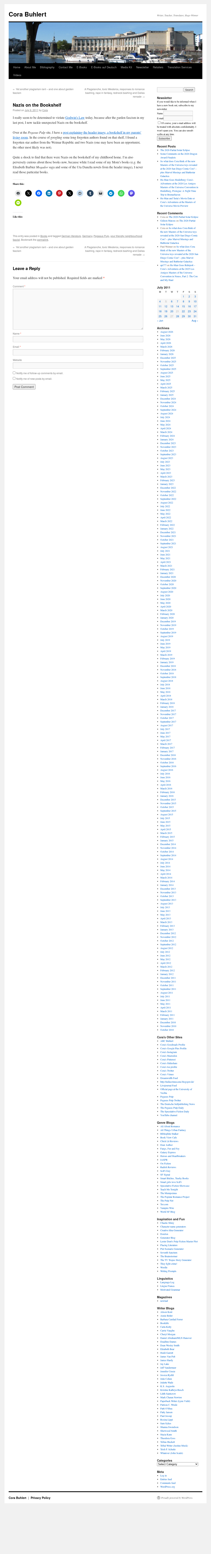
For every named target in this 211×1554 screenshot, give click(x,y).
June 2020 (165, 599)
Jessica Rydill (167, 1375)
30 (189, 316)
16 (189, 306)
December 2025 (168, 357)
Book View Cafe (168, 1137)
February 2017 (167, 747)
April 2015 (165, 829)
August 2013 (166, 903)
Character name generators (173, 1226)
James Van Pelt (167, 1356)
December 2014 (168, 844)
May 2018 (165, 691)
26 (165, 316)
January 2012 (166, 974)
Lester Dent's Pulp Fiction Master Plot (179, 1241)
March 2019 (166, 654)
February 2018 (167, 703)
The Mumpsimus (168, 1193)
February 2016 (167, 792)
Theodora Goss (167, 1438)
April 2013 (165, 918)
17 (195, 306)
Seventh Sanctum (168, 1252)
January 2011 (166, 1018)
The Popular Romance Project (174, 1196)
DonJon (164, 1234)
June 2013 (165, 911)
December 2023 (168, 443)
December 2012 (168, 933)
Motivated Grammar (170, 1289)
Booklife (164, 1323)
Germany (87, 236)
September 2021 (168, 543)
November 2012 (168, 937)
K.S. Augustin (167, 1386)
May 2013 (165, 914)
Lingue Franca (167, 1286)
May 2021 (165, 558)
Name (17, 333)
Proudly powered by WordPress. (177, 1497)
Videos (17, 75)
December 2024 (168, 398)
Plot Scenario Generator (172, 1248)
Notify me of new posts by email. (34, 378)
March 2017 (166, 743)
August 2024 (166, 413)
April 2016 (165, 784)
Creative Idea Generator (171, 1230)
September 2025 (168, 368)
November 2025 (168, 361)
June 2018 (165, 688)
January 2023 (166, 484)
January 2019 (166, 662)
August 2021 (166, 547)
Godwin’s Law (75, 117)
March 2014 (166, 877)
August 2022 (166, 502)
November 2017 (168, 714)
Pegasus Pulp (101, 236)
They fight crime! (168, 1263)
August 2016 (166, 769)
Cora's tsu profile (168, 1066)
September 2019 (168, 632)
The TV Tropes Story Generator (175, 1260)
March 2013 (166, 922)
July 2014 (165, 862)
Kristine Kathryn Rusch (172, 1389)
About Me (30, 67)
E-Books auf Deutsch (104, 67)
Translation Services (180, 67)
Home (16, 67)
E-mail (160, 118)
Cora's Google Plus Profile (173, 1048)
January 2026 (166, 354)
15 (183, 306)
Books (43, 236)
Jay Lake (164, 1363)
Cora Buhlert (27, 13)
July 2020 (165, 595)
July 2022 (165, 506)
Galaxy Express (168, 1152)
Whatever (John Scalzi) (171, 1453)
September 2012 (168, 944)
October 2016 (167, 762)
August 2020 (166, 591)
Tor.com (164, 1204)
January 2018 (166, 706)
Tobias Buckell (167, 1441)
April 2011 (165, 1007)
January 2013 (166, 929)
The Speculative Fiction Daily (174, 1111)
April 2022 (165, 517)
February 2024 (167, 435)
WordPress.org (167, 1486)
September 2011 (168, 988)
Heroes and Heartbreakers (173, 1156)
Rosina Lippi (166, 1419)
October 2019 (167, 628)
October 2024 (167, 406)
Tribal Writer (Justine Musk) (174, 1445)
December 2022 (168, 487)
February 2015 (167, 836)
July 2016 (165, 773)
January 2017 (166, 751)
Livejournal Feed (168, 1085)
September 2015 (168, 810)
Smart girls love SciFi (171, 1182)
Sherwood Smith (168, 1430)
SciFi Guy (165, 1170)
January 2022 (166, 528)
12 (165, 306)
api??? (163, 265)
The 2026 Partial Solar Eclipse (175, 150)
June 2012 (165, 955)
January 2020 (166, 617)
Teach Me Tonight (169, 1189)
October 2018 (167, 673)
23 (189, 311)
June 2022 (165, 510)
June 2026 (165, 335)
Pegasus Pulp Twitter (170, 1100)
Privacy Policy (40, 1498)
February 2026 (167, 350)
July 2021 (165, 550)
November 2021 (168, 536)
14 (177, 306)
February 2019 (167, 658)
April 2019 (165, 651)
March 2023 (166, 476)
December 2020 (168, 576)
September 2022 (168, 498)
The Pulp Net (166, 1200)
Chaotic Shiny (167, 1222)
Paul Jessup (166, 1415)
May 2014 (165, 870)
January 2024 (166, 439)
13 (171, 306)
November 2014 (168, 847)
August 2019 (166, 636)
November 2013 (168, 892)
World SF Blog (167, 1211)
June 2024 (165, 420)
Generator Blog (167, 1237)
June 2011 (165, 1000)
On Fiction (165, 1163)
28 (177, 316)
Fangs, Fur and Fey (169, 1148)
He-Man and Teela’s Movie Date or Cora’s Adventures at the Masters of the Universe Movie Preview (178, 202)
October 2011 (167, 985)
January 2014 (166, 885)
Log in (163, 1475)
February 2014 (167, 881)
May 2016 (165, 781)
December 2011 (168, 977)
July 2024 (165, 417)
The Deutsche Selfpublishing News (177, 1104)
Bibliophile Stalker (169, 1133)
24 (195, 311)
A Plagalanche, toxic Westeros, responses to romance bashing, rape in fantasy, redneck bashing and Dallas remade (114, 92)
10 (195, 301)
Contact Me (66, 67)
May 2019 (165, 647)
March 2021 (166, 565)
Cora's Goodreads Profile (172, 1044)
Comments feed (168, 1482)
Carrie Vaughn (167, 1330)
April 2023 (165, 472)
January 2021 (166, 573)
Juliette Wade (166, 1382)
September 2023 (168, 454)
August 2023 (166, 458)
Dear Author (166, 1144)
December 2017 (168, 710)
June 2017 (165, 732)
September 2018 (168, 677)
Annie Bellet (166, 1315)
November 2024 (168, 402)
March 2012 (166, 966)
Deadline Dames (168, 1341)
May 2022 (165, 513)
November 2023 (168, 446)
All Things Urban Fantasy (173, 1130)
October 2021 (167, 539)
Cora (45, 110)
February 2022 (167, 524)
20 (171, 311)
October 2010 (167, 1029)
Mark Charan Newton (171, 1397)
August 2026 (166, 331)
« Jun (160, 320)
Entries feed (166, 1479)
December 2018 (168, 665)
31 (195, 316)
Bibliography (47, 67)
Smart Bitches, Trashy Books (174, 1178)
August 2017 (166, 725)
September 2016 (168, 766)
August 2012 (166, 948)
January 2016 (166, 795)
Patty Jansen (166, 1412)
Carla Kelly (165, 1326)
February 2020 (167, 613)
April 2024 (165, 428)
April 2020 (165, 606)
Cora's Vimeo (167, 1074)
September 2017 (168, 721)
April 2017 (165, 740)
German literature (71, 236)
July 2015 (165, 818)
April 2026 (165, 342)
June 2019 (165, 643)
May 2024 (165, 424)
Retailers (158, 67)
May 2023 (165, 469)
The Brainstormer (168, 1256)
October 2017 (167, 717)
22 (183, 311)
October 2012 (167, 940)
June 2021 (165, 554)
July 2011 (165, 996)
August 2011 (166, 992)
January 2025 (166, 394)
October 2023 (167, 450)
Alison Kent (166, 1311)
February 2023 (167, 480)
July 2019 (165, 639)
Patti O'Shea (166, 1408)
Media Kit (126, 67)
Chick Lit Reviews (169, 1141)
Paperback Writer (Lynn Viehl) (175, 1401)
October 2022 (167, 495)
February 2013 (167, 925)
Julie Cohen (166, 1378)
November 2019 (168, 625)
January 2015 (166, 840)
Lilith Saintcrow (168, 1393)
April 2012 (165, 962)
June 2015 (165, 821)
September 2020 (168, 588)
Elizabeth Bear (167, 1349)
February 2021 (167, 569)
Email (17, 346)
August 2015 (166, 814)
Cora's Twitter (167, 1070)
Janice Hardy (166, 1360)
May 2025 (165, 380)
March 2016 (166, 788)
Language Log (167, 1282)
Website (17, 360)
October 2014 (167, 851)
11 (160, 306)
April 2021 (165, 562)
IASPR (164, 1159)
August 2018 (166, 680)
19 (165, 311)
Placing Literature (168, 1245)
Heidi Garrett (166, 1352)
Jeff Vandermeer (168, 1367)
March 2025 (166, 387)
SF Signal (165, 1174)
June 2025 (165, 376)
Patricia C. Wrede (168, 1404)
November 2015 (168, 803)
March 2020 (166, 610)
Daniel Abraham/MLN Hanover (176, 1337)
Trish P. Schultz (168, 1449)
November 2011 (168, 981)
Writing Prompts (168, 1271)
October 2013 (167, 896)
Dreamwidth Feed (169, 1078)
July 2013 (165, 907)
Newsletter (142, 67)
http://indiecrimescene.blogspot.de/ (177, 1081)
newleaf (164, 1300)
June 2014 (165, 866)
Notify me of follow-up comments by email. (39, 373)
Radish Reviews (168, 1167)
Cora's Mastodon (168, 1055)
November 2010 (168, 1026)
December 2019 (168, 621)
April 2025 (165, 383)
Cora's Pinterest (168, 1059)
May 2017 (165, 736)
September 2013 (168, 899)
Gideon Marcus (168, 220)
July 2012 (165, 951)
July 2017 (165, 729)
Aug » (195, 320)
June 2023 (165, 465)
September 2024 (168, 409)
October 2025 (167, 365)
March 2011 (166, 1011)
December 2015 (168, 799)
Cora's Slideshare (168, 1063)
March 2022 (166, 521)
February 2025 (167, 391)
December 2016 (168, 755)
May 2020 (165, 602)
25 (160, 316)
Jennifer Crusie (167, 1371)
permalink (42, 239)
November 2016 (168, 758)
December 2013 (168, 888)
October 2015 (167, 807)
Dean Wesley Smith (169, 1345)
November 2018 (168, 669)
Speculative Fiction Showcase (174, 1185)
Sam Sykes (165, 1423)
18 (160, 311)
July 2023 (165, 461)
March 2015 (166, 833)
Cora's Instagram (168, 1052)
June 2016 (165, 777)
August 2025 (166, 372)
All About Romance (170, 1126)
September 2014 (168, 855)
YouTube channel (168, 1115)
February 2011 (167, 1014)
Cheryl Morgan (167, 1334)
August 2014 (166, 859)
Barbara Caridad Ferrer (171, 1319)
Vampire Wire (167, 1208)
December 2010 (168, 1022)
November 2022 (168, 491)
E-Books (82, 67)
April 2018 (165, 695)
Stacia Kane (166, 1434)
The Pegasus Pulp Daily (172, 1107)
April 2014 (165, 873)
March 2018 (166, 699)
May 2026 (165, 339)
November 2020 (168, 580)
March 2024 (166, 432)
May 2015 (165, 825)
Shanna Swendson (169, 1427)
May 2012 (165, 959)
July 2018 (165, 684)
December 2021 (168, 532)
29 (183, 316)
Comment (19, 286)
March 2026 (166, 346)
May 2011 (165, 1003)
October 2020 (167, 584)
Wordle (163, 1267)
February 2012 (167, 970)
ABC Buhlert (166, 1040)
